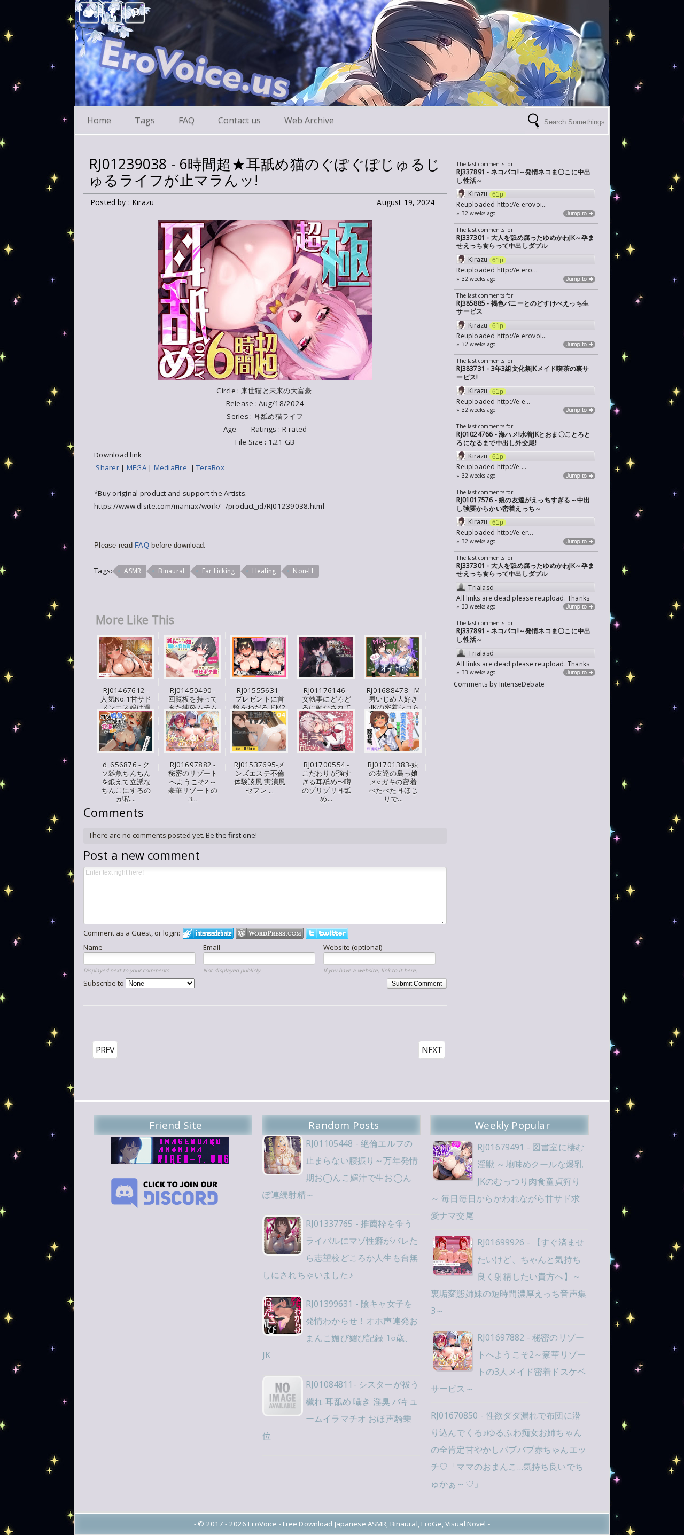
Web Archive (309, 120)
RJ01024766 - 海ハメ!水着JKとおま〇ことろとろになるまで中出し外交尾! (523, 438)
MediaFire (172, 467)
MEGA (137, 467)
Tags (145, 120)
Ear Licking (218, 570)
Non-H (303, 570)
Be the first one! (231, 835)
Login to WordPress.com (270, 933)
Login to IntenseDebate (208, 933)
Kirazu (477, 194)
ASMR (132, 570)
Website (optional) (352, 947)
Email (211, 947)
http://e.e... (514, 401)
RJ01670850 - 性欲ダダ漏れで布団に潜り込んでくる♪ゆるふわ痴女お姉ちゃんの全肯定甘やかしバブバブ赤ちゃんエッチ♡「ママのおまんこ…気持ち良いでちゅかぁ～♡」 (508, 1449)
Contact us (239, 120)
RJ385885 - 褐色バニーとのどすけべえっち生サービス (522, 307)
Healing (264, 570)
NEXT (432, 1050)
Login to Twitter (327, 933)
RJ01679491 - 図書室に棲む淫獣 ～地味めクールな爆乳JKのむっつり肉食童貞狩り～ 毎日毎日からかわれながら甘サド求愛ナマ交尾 (507, 1181)
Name (93, 947)
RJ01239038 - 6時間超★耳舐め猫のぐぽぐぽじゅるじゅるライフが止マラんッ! (264, 172)
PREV (105, 1050)
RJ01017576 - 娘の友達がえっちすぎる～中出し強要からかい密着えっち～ (523, 504)
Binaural (171, 570)
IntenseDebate (522, 684)
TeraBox (210, 467)
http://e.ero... (517, 270)
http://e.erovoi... (522, 204)
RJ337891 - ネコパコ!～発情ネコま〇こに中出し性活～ (523, 176)
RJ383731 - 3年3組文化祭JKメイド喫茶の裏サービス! (522, 372)
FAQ (186, 120)
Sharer (108, 467)
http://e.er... (515, 532)
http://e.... (512, 466)
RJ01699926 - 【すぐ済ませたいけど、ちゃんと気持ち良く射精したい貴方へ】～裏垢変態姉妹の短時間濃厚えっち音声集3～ (508, 1276)
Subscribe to (104, 983)
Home (99, 120)
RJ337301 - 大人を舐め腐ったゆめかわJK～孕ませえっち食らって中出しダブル (525, 241)
